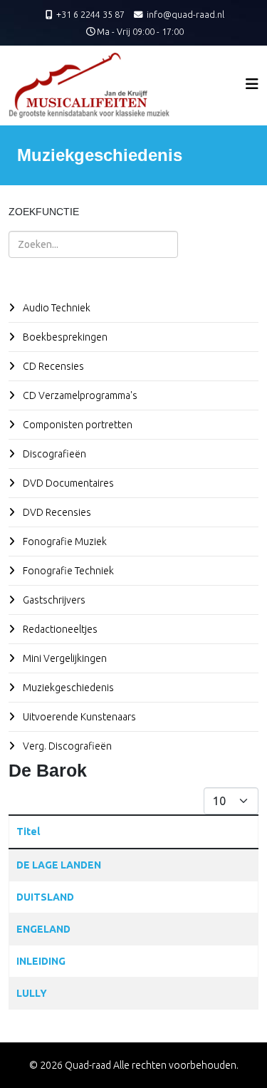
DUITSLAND (45, 897)
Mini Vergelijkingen (64, 658)
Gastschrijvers (53, 600)
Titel (28, 831)
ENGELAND (43, 929)
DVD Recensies (56, 512)
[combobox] (93, 244)
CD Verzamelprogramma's (79, 395)
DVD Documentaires (67, 483)
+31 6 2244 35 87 (90, 14)
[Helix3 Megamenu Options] (252, 84)
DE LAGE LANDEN (58, 865)
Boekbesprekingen (64, 337)
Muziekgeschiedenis (67, 687)
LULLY (31, 993)
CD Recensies (52, 366)
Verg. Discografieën (66, 746)
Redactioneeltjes (59, 629)
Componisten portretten (76, 424)
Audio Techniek (55, 308)
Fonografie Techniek (67, 570)
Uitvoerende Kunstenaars (78, 716)
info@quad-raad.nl (185, 14)
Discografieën (53, 454)
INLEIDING (41, 961)
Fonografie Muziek (64, 541)
